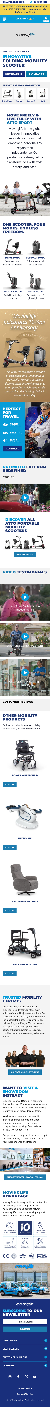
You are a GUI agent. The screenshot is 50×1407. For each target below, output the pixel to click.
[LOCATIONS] (46, 18)
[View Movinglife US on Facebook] (18, 1376)
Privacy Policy (25, 1388)
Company (8, 1365)
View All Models (24, 554)
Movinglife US (20, 1400)
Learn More (12, 449)
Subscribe (25, 1329)
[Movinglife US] (25, 19)
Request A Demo (13, 74)
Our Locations (36, 74)
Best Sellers (11, 1349)
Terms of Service (25, 1394)
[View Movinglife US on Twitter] (26, 1376)
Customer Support (15, 1357)
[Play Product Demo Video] (25, 497)
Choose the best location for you (25, 1177)
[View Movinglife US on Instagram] (10, 1376)
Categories (10, 1340)
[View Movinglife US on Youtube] (34, 1376)
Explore (9, 784)
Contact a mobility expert (25, 1072)
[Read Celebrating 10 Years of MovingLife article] (25, 355)
